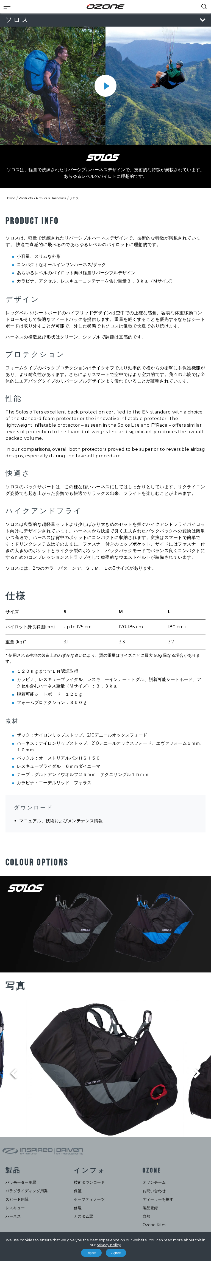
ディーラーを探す (158, 1199)
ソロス (74, 198)
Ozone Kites (154, 1224)
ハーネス (13, 1216)
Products (25, 198)
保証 (78, 1190)
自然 (146, 1216)
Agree (116, 1253)
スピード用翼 (17, 1199)
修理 (78, 1207)
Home (10, 198)
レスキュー (15, 1207)
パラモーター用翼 (20, 1182)
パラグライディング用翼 (26, 1190)
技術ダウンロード (89, 1182)
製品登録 (150, 1207)
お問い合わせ (154, 1190)
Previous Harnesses (51, 198)
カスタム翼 (83, 1216)
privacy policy (108, 1245)
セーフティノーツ (89, 1199)
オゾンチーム (154, 1182)
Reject (91, 1253)
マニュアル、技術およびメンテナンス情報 (61, 820)
